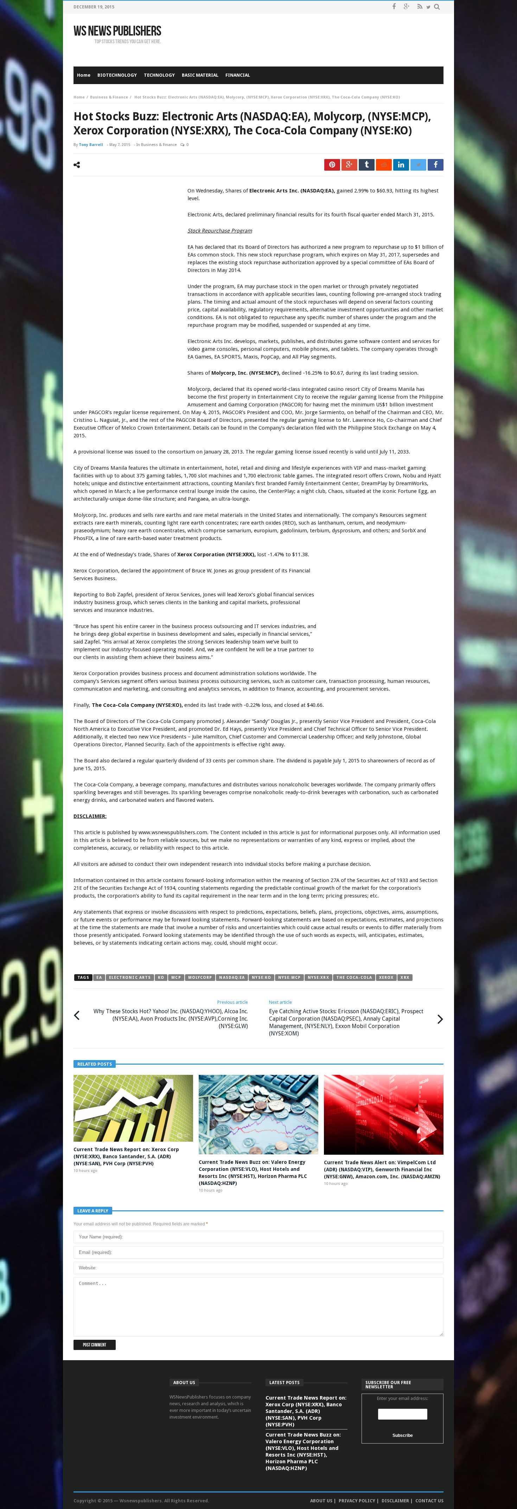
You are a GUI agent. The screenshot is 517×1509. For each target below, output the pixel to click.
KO (161, 977)
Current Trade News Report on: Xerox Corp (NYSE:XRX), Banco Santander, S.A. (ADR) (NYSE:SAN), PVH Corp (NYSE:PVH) (126, 1156)
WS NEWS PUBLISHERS (117, 31)
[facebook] (435, 165)
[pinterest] (332, 165)
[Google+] (406, 7)
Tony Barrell (91, 144)
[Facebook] (393, 7)
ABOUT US (321, 1500)
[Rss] (419, 7)
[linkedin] (401, 165)
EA (99, 977)
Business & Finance (109, 97)
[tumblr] (367, 165)
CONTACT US (429, 1500)
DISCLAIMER (395, 1500)
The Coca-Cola (354, 977)
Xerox (386, 977)
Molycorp (200, 977)
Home (79, 97)
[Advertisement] (315, 40)
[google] (349, 165)
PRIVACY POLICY (357, 1500)
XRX (405, 977)
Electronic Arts (130, 977)
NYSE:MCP (289, 977)
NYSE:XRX (318, 977)
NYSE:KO (261, 977)
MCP (176, 977)
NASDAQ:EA (232, 977)
